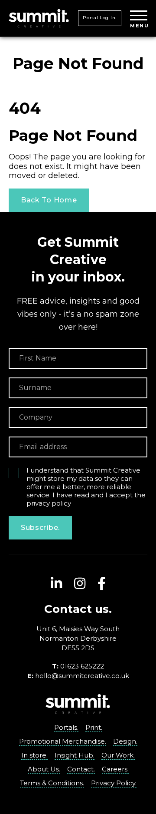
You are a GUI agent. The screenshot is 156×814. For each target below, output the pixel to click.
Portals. (66, 727)
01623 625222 (82, 666)
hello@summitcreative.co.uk (82, 676)
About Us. (44, 769)
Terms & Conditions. (52, 783)
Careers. (115, 769)
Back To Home (49, 200)
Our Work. (118, 755)
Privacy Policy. (113, 783)
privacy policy (48, 503)
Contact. (81, 769)
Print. (93, 727)
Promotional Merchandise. (62, 741)
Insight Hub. (74, 755)
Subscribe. (40, 527)
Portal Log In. (100, 17)
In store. (34, 755)
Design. (125, 741)
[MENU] (138, 16)
